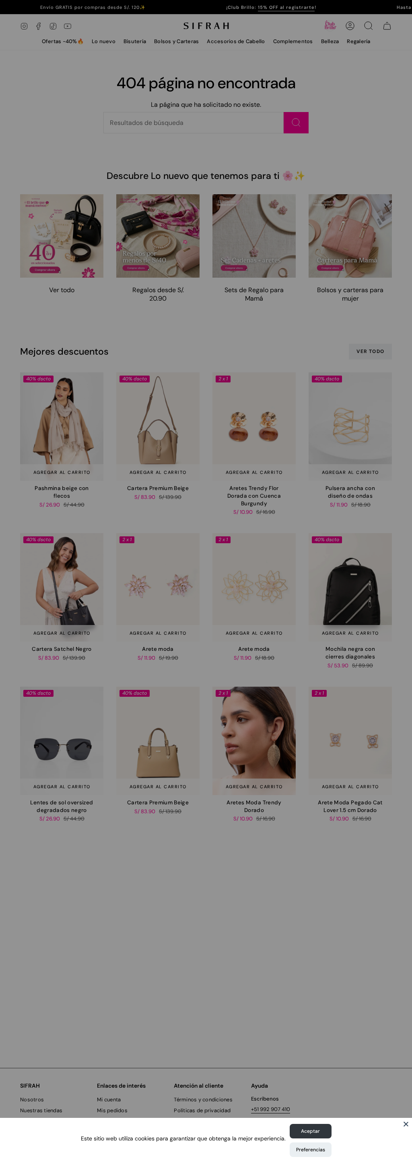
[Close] (406, 1124)
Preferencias (310, 1149)
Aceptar (310, 1131)
